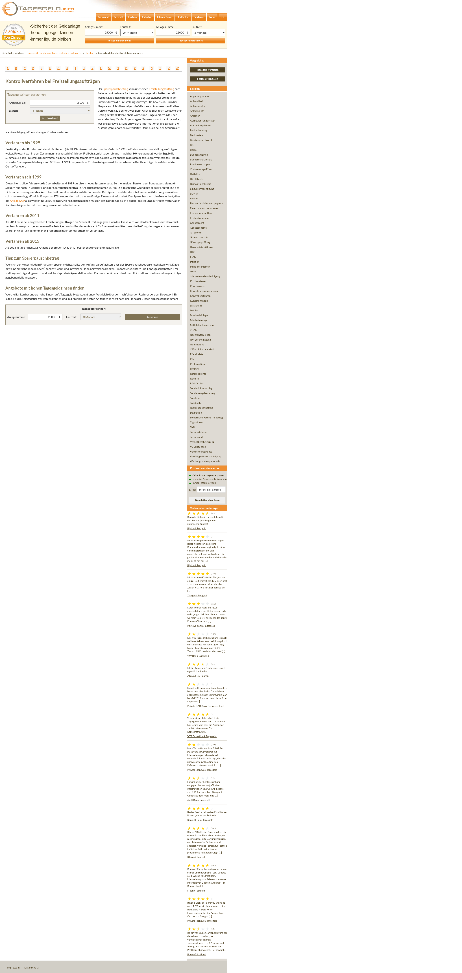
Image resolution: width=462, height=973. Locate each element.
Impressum (13, 967)
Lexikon (90, 53)
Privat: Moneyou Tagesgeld (202, 769)
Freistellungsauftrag (161, 89)
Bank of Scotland (196, 954)
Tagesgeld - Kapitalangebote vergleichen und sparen (54, 53)
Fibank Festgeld (196, 890)
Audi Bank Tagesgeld (198, 800)
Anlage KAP (17, 200)
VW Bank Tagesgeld (198, 655)
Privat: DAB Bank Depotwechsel (205, 705)
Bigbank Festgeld (196, 528)
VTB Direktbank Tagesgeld (202, 736)
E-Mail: (193, 489)
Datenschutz (31, 967)
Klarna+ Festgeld (196, 857)
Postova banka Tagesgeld (201, 625)
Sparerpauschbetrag (115, 89)
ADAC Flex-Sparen (198, 675)
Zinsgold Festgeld (197, 595)
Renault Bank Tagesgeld (200, 819)
